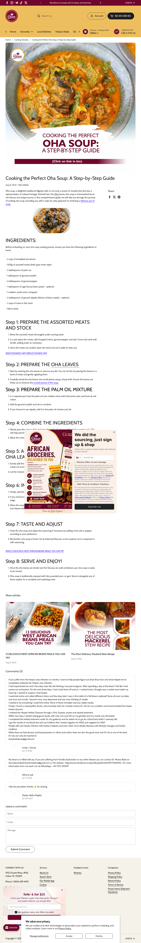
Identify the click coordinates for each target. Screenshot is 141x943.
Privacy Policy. (64, 928)
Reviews (78, 872)
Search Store (45, 876)
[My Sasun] (12, 16)
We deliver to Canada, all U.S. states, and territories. (70, 3)
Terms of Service (115, 884)
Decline (99, 936)
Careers (43, 884)
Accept (69, 936)
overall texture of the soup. (46, 382)
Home (8, 40)
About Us (44, 872)
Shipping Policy (115, 876)
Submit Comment (20, 849)
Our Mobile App (47, 880)
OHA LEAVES (65, 364)
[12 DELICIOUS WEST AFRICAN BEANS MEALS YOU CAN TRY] (38, 626)
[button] (96, 31)
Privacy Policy (114, 872)
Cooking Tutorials (21, 40)
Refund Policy (114, 880)
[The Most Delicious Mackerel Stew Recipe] (103, 626)
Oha (56, 194)
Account (99, 15)
